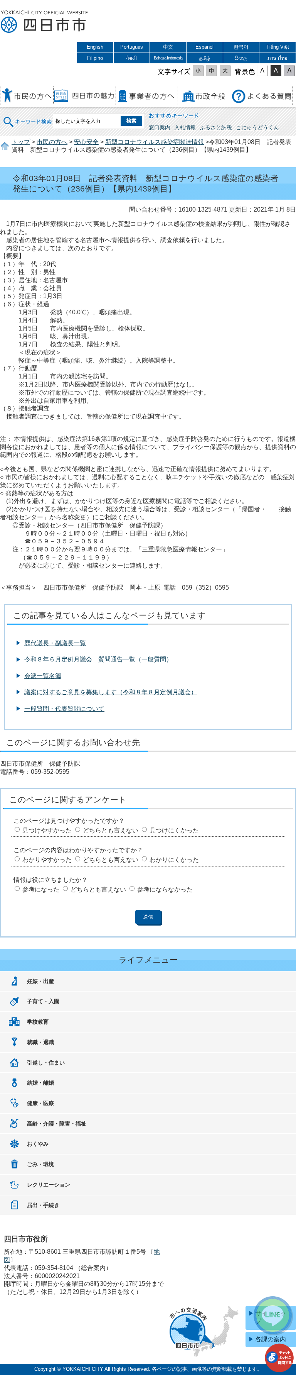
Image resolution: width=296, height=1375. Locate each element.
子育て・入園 (43, 1001)
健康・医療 (40, 1103)
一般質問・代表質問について (64, 708)
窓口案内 (159, 127)
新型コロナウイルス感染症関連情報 (154, 142)
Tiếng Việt (277, 47)
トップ (21, 142)
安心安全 (86, 142)
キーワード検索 (27, 117)
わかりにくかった (174, 859)
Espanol (204, 47)
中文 (168, 47)
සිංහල (241, 58)
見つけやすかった (47, 830)
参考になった (40, 889)
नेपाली (131, 58)
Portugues (131, 47)
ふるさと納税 (216, 127)
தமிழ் (204, 58)
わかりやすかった (47, 859)
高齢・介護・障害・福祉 (56, 1124)
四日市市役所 (44, 22)
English (95, 47)
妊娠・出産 (40, 981)
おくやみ (38, 1144)
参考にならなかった (165, 889)
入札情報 (185, 127)
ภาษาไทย (277, 58)
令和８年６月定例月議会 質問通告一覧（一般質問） (98, 659)
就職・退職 (40, 1042)
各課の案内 (270, 1339)
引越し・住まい (46, 1063)
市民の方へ (52, 142)
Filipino (95, 58)
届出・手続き (43, 1205)
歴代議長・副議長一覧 (55, 643)
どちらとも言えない (110, 830)
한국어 (241, 47)
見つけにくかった (174, 830)
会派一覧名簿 (42, 676)
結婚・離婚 (40, 1083)
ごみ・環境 (40, 1164)
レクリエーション (48, 1185)
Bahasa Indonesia (168, 58)
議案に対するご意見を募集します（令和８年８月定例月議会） (110, 692)
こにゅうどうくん (257, 127)
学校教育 (38, 1022)
